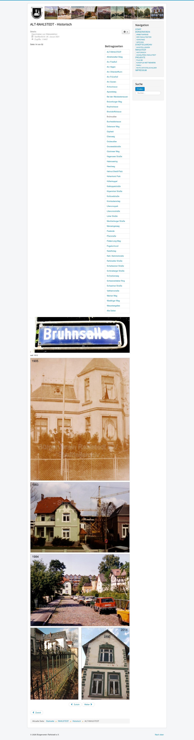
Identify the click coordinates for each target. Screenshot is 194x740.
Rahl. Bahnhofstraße (115, 255)
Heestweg (111, 166)
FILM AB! (139, 60)
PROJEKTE (140, 57)
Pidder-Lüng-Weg (114, 241)
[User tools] (126, 32)
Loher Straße (112, 216)
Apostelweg (111, 91)
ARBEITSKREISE (142, 34)
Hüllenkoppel (112, 181)
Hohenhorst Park (114, 176)
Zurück (76, 704)
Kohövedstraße (113, 196)
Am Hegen (111, 66)
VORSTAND (140, 39)
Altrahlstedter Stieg (115, 56)
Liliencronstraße (113, 211)
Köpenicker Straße (114, 191)
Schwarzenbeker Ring (116, 280)
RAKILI (138, 65)
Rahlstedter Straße (114, 260)
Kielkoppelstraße (114, 186)
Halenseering (112, 161)
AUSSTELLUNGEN (143, 47)
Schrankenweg (113, 275)
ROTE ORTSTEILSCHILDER (146, 68)
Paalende (110, 231)
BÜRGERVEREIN (142, 32)
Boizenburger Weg (114, 101)
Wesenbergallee (113, 305)
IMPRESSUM (141, 70)
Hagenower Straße (114, 156)
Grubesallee (112, 141)
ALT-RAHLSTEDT (114, 51)
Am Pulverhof (112, 76)
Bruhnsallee (111, 116)
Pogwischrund (112, 246)
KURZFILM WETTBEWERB (146, 62)
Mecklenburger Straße (116, 221)
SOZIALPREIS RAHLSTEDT (146, 55)
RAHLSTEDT (140, 49)
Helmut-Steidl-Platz (115, 171)
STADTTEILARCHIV (143, 44)
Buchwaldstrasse (114, 121)
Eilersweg (111, 136)
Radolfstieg (111, 251)
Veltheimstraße (113, 290)
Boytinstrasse (112, 106)
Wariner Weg (112, 295)
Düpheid (110, 131)
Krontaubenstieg (113, 201)
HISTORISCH (141, 52)
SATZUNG (140, 42)
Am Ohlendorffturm (114, 71)
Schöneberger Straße (115, 270)
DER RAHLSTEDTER (143, 37)
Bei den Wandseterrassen (117, 96)
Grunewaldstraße (114, 146)
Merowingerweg (113, 226)
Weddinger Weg (113, 300)
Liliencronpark (112, 206)
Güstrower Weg (113, 151)
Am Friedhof (112, 61)
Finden (140, 89)
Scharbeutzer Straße (115, 265)
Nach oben (159, 734)
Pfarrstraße (111, 236)
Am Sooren (111, 81)
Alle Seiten (111, 310)
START (138, 29)
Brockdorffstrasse (114, 111)
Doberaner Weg (113, 126)
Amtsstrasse (112, 86)
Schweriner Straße (114, 285)
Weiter (87, 704)
